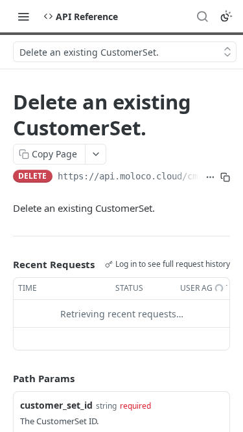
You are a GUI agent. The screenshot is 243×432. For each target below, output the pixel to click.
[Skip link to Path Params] (4, 379)
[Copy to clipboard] (225, 177)
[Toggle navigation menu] (23, 16)
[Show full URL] (210, 177)
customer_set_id (56, 405)
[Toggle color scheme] (226, 16)
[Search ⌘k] (202, 16)
